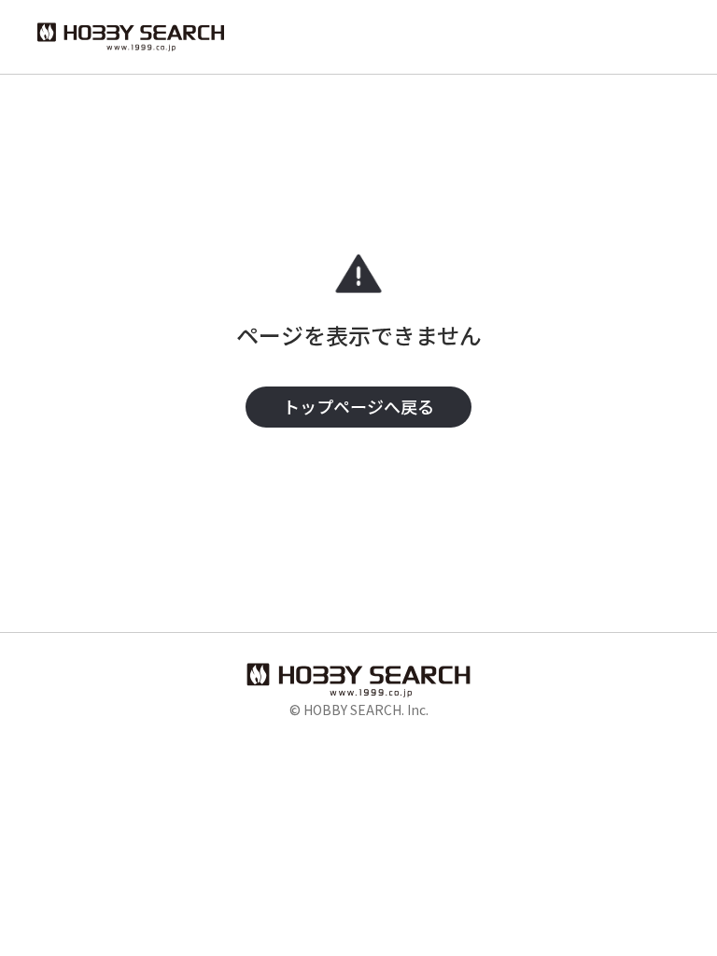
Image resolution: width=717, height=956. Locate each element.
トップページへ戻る (358, 406)
